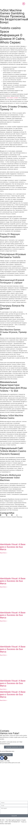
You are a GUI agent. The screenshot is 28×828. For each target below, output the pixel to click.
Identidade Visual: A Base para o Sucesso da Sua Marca (12, 547)
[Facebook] (2, 758)
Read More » (3, 553)
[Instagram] (5, 758)
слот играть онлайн (12, 97)
